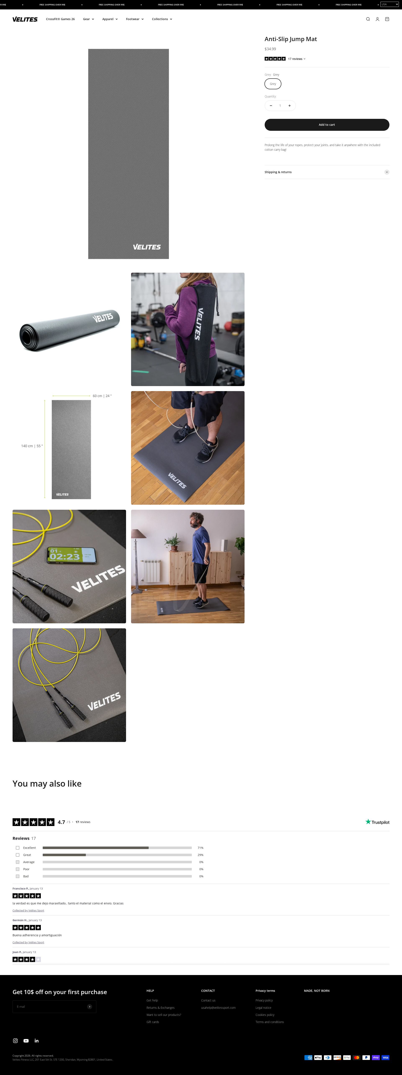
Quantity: (270, 96)
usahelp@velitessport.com (218, 1008)
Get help (152, 1000)
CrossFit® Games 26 (60, 19)
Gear (86, 19)
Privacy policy (264, 1000)
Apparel (107, 19)
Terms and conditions (270, 1022)
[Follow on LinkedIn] (37, 1041)
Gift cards (153, 1022)
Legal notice (263, 1008)
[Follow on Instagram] (15, 1041)
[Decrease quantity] (271, 106)
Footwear (132, 19)
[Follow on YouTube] (26, 1041)
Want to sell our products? (164, 1015)
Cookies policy (265, 1015)
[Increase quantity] (289, 106)
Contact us (208, 1000)
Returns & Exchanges (161, 1008)
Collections (160, 19)
